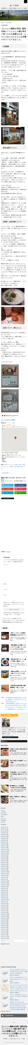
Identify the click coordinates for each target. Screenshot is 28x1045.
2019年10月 (4, 884)
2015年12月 (4, 914)
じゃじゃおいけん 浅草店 (8, 420)
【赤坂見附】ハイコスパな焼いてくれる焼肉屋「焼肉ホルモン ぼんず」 (18, 774)
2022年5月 (3, 862)
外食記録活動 (6, 472)
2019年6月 (3, 888)
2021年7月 (3, 877)
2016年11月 (4, 899)
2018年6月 (3, 892)
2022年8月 (3, 856)
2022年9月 (3, 855)
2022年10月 (4, 853)
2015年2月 (3, 933)
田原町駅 (11, 466)
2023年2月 (3, 845)
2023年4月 (3, 842)
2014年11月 (4, 938)
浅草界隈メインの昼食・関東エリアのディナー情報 (14, 1038)
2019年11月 (4, 882)
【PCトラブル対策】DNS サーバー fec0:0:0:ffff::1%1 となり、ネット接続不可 (18, 979)
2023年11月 (4, 831)
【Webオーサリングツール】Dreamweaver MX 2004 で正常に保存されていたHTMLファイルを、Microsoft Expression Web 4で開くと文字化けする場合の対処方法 (18, 1005)
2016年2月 (3, 910)
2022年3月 (3, 866)
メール (5, 589)
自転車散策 (3, 820)
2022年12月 (4, 849)
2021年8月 (3, 875)
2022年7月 (3, 858)
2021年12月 (4, 871)
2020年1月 (3, 879)
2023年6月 (3, 838)
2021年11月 (4, 873)
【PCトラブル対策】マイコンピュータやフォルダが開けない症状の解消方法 (18, 996)
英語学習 (3, 822)
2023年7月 (3, 836)
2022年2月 (3, 868)
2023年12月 (4, 829)
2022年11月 (4, 851)
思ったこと (3, 818)
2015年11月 (4, 916)
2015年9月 (3, 920)
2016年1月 (3, 912)
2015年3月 (3, 931)
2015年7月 (3, 923)
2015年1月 (3, 934)
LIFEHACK (3, 812)
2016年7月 (3, 901)
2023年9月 (3, 832)
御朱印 (2, 816)
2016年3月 (3, 908)
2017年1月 (3, 897)
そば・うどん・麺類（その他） (15, 464)
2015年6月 (3, 925)
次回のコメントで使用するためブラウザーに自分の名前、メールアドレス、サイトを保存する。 (14, 604)
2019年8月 (3, 886)
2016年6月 (3, 903)
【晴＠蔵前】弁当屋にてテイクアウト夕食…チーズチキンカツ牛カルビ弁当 (18, 647)
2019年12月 (4, 881)
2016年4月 (3, 907)
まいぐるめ (14, 5)
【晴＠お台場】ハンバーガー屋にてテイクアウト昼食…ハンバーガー (18, 673)
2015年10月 (4, 918)
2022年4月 (3, 864)
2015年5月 (3, 927)
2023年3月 (3, 843)
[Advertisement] (14, 515)
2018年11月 (4, 890)
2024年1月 (3, 827)
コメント (6, 564)
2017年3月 (3, 895)
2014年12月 (4, 936)
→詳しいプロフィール (8, 735)
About (14, 1022)
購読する (4, 741)
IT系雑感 (3, 810)
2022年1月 (3, 869)
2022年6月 (3, 860)
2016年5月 (3, 905)
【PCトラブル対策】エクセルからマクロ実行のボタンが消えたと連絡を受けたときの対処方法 (18, 971)
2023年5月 (3, 840)
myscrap (8, 551)
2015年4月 (3, 929)
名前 (5, 584)
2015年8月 (3, 921)
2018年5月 (3, 894)
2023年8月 (3, 834)
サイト (5, 595)
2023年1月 (3, 847)
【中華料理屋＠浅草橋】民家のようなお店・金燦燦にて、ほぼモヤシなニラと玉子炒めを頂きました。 (15, 699)
